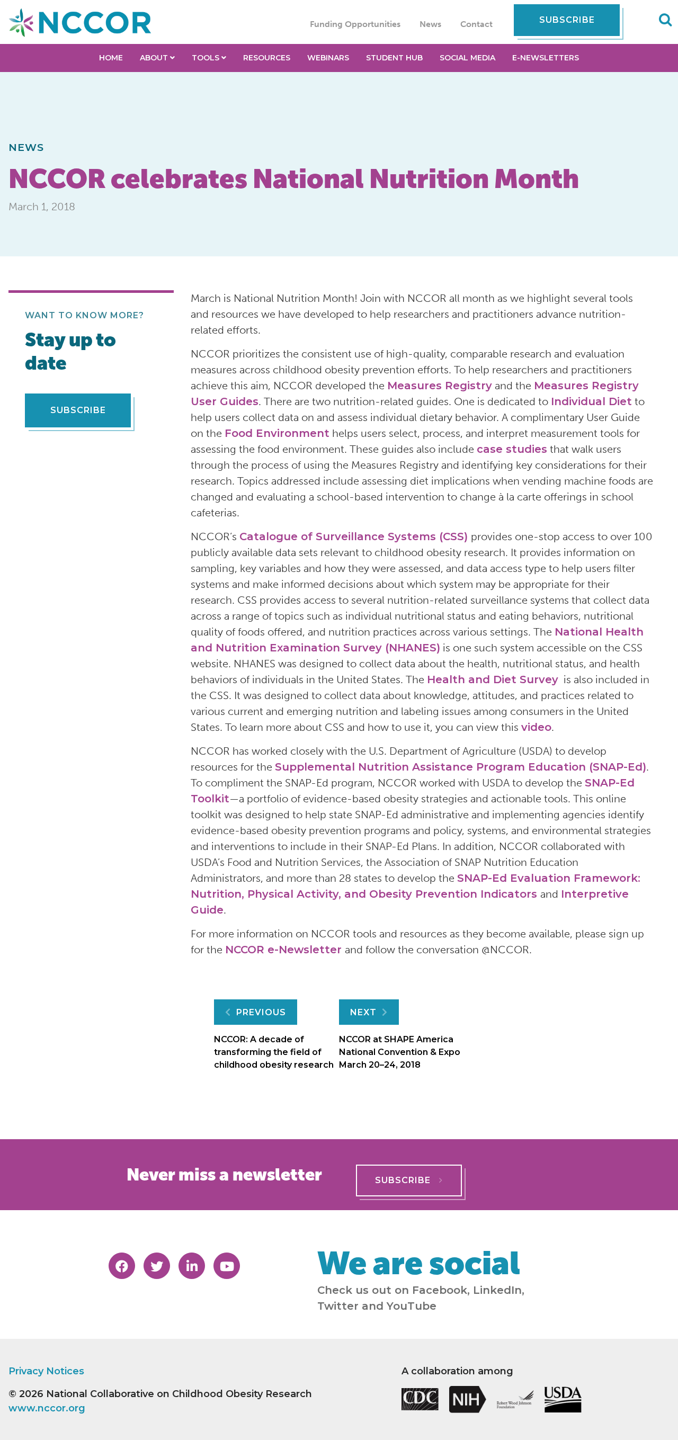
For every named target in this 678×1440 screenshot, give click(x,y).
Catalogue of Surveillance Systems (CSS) (355, 536)
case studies (512, 449)
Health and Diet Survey (492, 679)
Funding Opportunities (355, 24)
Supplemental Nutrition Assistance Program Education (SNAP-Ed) (460, 767)
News (430, 24)
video (536, 727)
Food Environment (277, 433)
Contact (476, 24)
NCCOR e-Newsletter (285, 949)
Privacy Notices (46, 1371)
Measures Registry (439, 385)
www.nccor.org (46, 1408)
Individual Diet (591, 401)
